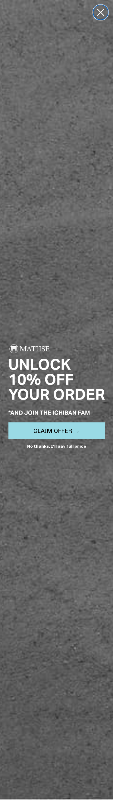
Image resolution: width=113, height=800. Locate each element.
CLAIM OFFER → (56, 430)
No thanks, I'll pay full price (56, 446)
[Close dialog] (100, 12)
